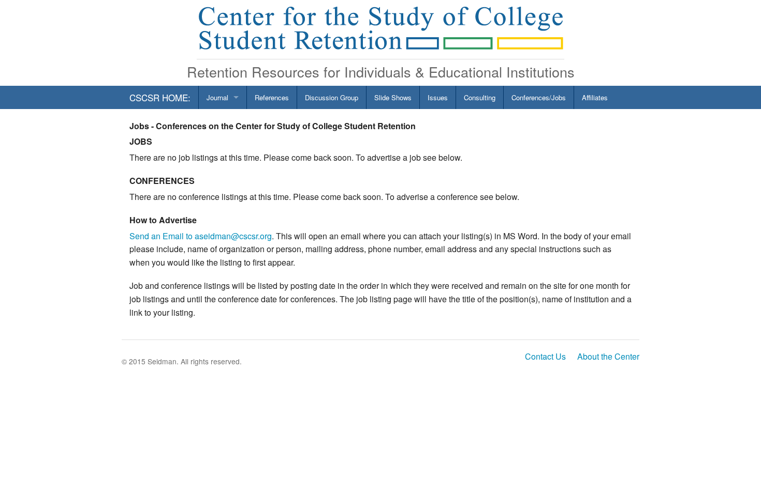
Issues (438, 97)
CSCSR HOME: (160, 97)
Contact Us (545, 356)
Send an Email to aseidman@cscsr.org (200, 236)
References (272, 97)
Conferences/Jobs (538, 97)
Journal (217, 97)
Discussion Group (331, 97)
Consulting (479, 97)
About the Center (608, 356)
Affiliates (595, 97)
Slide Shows (393, 97)
